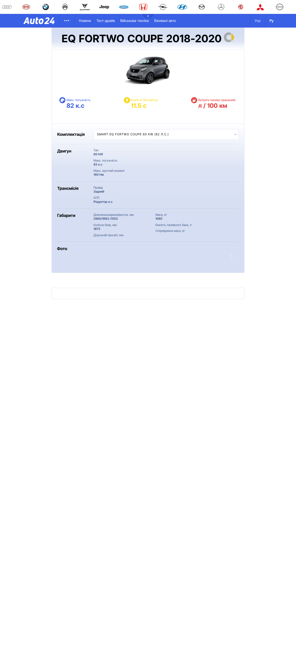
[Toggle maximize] (139, 261)
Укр (258, 20)
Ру (272, 20)
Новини (85, 20)
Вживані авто (165, 20)
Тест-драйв (105, 20)
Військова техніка (134, 20)
